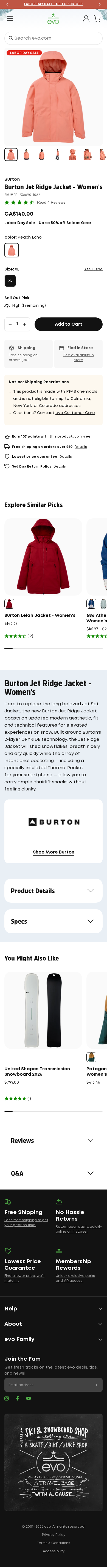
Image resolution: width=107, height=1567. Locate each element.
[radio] (11, 250)
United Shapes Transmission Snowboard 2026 (37, 1072)
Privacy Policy (53, 1534)
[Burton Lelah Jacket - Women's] (43, 557)
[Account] (86, 18)
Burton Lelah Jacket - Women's (39, 616)
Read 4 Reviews (51, 202)
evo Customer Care (75, 413)
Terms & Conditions (53, 1543)
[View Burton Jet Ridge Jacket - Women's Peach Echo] (11, 154)
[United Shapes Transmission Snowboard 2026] (43, 1010)
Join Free (82, 436)
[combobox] (53, 38)
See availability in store (78, 358)
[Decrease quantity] (10, 324)
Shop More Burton (53, 852)
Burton (12, 179)
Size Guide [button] (93, 269)
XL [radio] (10, 280)
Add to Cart (68, 324)
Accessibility (53, 1551)
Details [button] (81, 446)
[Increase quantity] (24, 324)
